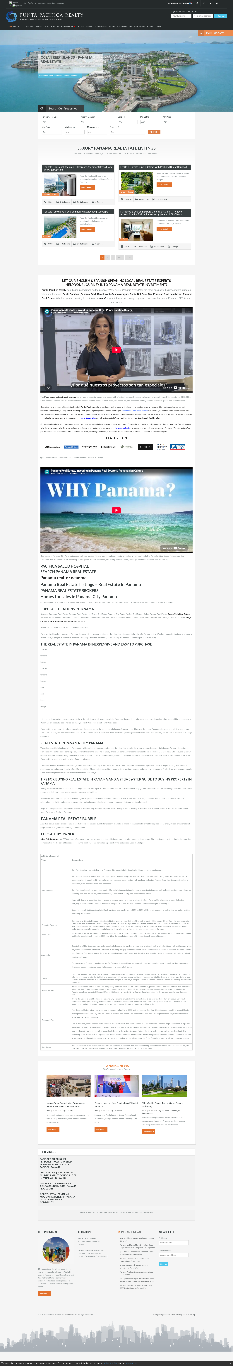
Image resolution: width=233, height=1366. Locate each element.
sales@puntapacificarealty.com (51, 3)
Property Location (87, 117)
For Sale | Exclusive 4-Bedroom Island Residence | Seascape (76, 211)
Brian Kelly (69, 1111)
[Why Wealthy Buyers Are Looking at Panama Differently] (164, 1086)
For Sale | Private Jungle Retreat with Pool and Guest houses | (153, 167)
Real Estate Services (137, 26)
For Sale (25, 26)
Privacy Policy (158, 1315)
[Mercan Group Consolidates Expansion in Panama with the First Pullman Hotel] (69, 1086)
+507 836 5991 (215, 33)
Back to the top (189, 1315)
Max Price (46, 127)
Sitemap (179, 1315)
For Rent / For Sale (50, 117)
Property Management (118, 26)
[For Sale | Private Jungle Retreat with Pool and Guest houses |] (137, 183)
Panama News (116, 1066)
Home (9, 26)
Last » (129, 257)
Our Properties (36, 26)
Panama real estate (123, 428)
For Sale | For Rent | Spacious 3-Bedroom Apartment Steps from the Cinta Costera (78, 168)
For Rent (16, 26)
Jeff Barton (118, 1111)
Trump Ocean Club (88, 418)
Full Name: (163, 1238)
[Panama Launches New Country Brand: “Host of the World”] (117, 1086)
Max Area (93, 127)
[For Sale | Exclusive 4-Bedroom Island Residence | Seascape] (60, 227)
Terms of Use (169, 1315)
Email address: (165, 1251)
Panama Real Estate (69, 1315)
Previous (7, 71)
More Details (86, 187)
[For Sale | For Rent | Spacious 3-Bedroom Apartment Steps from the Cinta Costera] (60, 185)
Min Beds (122, 117)
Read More (52, 1129)
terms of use (131, 1363)
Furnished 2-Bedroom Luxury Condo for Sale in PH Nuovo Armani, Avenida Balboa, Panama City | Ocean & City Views (151, 213)
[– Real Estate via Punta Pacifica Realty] (44, 16)
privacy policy (110, 1363)
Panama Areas (49, 26)
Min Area (70, 127)
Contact (159, 26)
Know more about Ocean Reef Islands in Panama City (59, 76)
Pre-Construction (100, 26)
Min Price (167, 117)
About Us (150, 26)
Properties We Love (65, 26)
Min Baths (144, 117)
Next (225, 71)
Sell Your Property (84, 26)
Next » (120, 257)
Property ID (114, 127)
